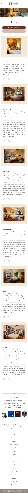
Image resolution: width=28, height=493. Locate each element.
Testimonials (14, 481)
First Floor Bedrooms (14, 27)
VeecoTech (22, 491)
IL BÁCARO (14, 461)
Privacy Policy (14, 471)
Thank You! (14, 485)
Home (14, 458)
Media (14, 464)
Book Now (6, 78)
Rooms (14, 426)
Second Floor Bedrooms (14, 31)
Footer (14, 451)
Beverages (14, 437)
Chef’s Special (14, 444)
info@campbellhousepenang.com (14, 400)
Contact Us (7, 424)
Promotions (14, 429)
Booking (15, 424)
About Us (7, 426)
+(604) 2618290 (14, 398)
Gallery (21, 426)
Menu (22, 424)
